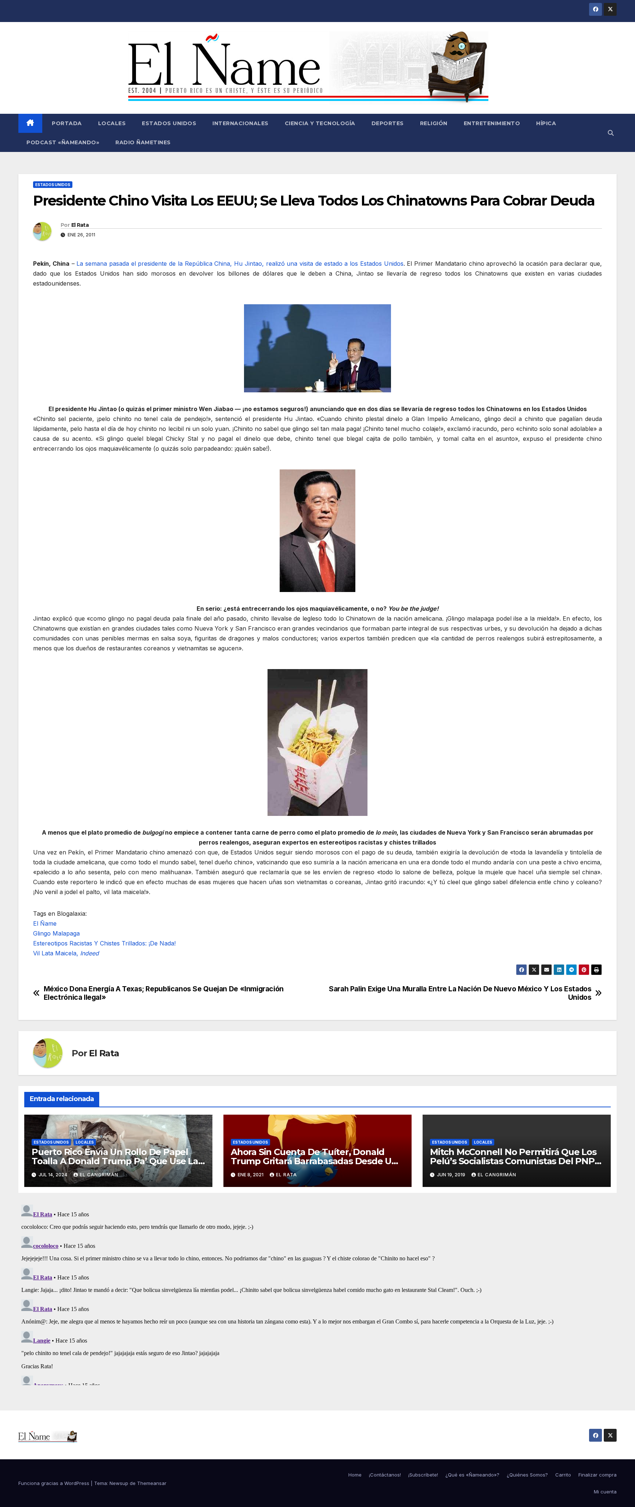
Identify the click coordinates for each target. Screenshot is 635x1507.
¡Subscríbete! (423, 1475)
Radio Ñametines (143, 142)
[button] (611, 133)
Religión (434, 123)
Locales (112, 123)
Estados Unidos (169, 123)
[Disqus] (317, 1293)
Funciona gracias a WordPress (54, 1483)
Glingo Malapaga (56, 933)
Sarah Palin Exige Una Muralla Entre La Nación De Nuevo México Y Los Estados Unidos (460, 993)
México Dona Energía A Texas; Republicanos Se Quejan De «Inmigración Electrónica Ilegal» (164, 993)
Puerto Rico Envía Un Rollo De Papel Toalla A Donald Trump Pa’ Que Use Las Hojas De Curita (117, 1161)
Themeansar (151, 1483)
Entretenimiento (492, 123)
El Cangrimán (99, 1174)
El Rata (80, 225)
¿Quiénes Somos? (527, 1475)
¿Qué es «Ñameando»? (472, 1475)
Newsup (119, 1483)
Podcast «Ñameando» (62, 142)
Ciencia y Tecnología (320, 123)
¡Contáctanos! (385, 1475)
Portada (66, 123)
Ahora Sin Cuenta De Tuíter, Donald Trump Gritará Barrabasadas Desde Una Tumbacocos (316, 1161)
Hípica (546, 123)
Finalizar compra (597, 1475)
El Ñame (45, 923)
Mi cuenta (605, 1492)
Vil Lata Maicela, (66, 953)
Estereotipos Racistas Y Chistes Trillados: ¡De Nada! (104, 943)
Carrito (563, 1475)
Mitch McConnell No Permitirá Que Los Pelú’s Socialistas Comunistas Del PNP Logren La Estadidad (513, 1161)
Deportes (388, 123)
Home (355, 1475)
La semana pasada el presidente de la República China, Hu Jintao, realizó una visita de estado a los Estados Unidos (239, 263)
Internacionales (240, 123)
